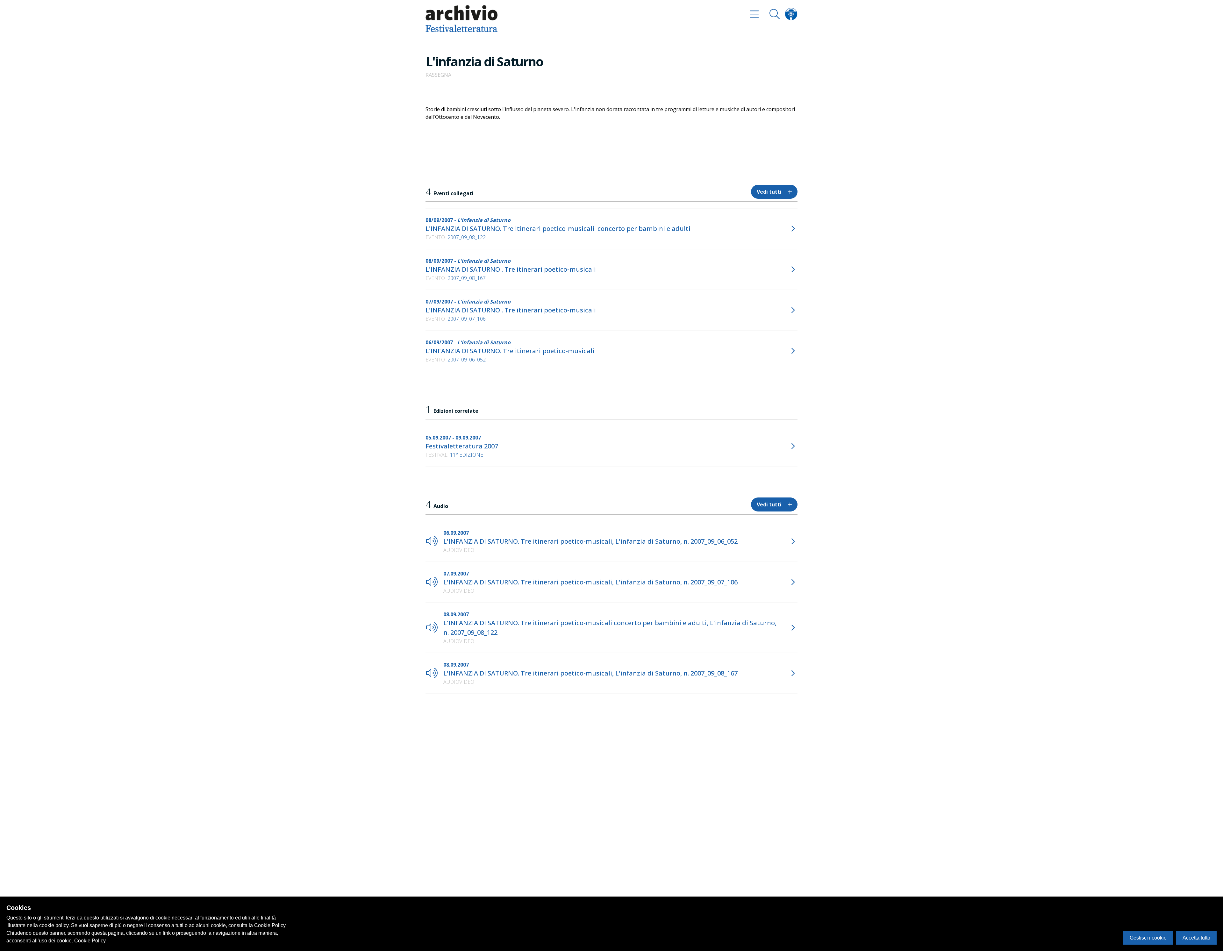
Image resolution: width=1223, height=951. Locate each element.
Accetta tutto (1196, 937)
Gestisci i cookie (1148, 937)
